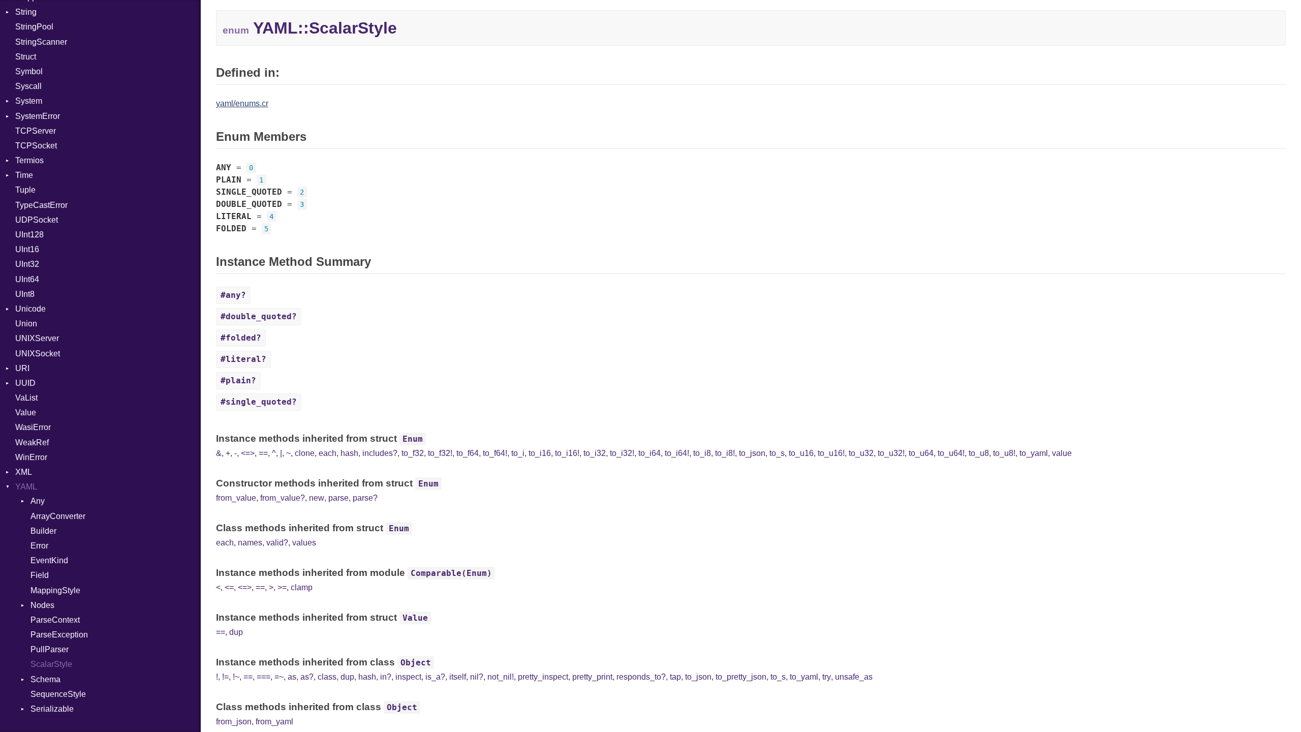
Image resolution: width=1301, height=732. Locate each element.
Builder (43, 531)
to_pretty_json (741, 677)
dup (236, 632)
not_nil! (500, 677)
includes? (379, 453)
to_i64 (649, 453)
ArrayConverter (57, 516)
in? (385, 677)
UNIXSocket (37, 353)
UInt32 (27, 264)
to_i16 (540, 453)
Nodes (42, 605)
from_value (236, 498)
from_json (234, 721)
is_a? (435, 677)
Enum (412, 439)
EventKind (49, 560)
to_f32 (412, 453)
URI (22, 368)
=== (263, 677)
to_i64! (677, 453)
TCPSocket (36, 145)
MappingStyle (55, 590)
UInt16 (27, 249)
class (327, 677)
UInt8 (25, 294)
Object (415, 662)
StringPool (34, 26)
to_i (517, 453)
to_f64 (467, 453)
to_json (752, 453)
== (263, 453)
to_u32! (891, 453)
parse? (365, 498)
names (250, 542)
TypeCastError (41, 205)
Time (24, 175)
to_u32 (861, 453)
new (316, 498)
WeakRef (32, 442)
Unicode (30, 308)
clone (305, 453)
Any (37, 501)
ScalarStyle (51, 664)
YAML (26, 486)
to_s (777, 453)
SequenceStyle (58, 694)
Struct (25, 56)
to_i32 (594, 453)
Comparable (436, 573)
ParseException (59, 634)
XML (23, 472)
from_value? (282, 498)
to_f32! (440, 453)
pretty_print (592, 677)
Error (39, 545)
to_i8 (702, 453)
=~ (279, 677)
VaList (26, 397)
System (28, 101)
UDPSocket (36, 220)
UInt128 (29, 234)
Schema (45, 679)
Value (25, 412)
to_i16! (567, 453)
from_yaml (274, 721)
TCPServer (35, 131)
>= (282, 587)
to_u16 (801, 453)
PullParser (49, 649)
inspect (408, 677)
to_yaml (1033, 453)
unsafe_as (854, 677)
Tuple (25, 190)
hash (349, 453)
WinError (31, 457)
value (1062, 453)
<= (229, 587)
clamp (302, 587)
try (826, 677)
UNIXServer (37, 338)
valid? (277, 542)
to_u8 (979, 453)
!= (225, 677)
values (304, 542)
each (327, 453)
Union (26, 323)
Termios (29, 160)
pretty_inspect (543, 677)
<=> (248, 453)
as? (307, 677)
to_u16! (831, 453)
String (26, 12)
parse (338, 498)
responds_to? (641, 677)
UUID (25, 383)
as (292, 677)
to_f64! (495, 453)
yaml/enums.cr (242, 103)
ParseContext (55, 620)
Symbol (29, 71)
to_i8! (725, 453)
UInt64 (27, 279)
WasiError (33, 427)
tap (675, 677)
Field (39, 575)
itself (457, 677)
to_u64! (951, 453)
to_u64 (921, 453)
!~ (236, 677)
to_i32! (622, 453)
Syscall (28, 86)
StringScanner (41, 42)
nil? (476, 677)
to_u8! (1004, 453)
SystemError (37, 116)
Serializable (52, 709)
